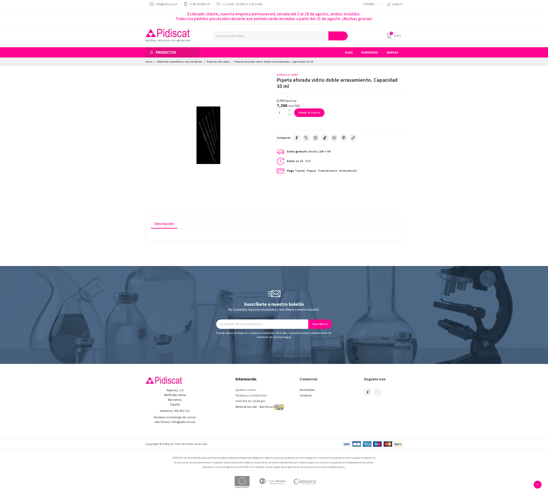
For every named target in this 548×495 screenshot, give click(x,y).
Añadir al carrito (309, 113)
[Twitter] (306, 138)
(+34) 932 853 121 (200, 4)
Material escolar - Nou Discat (255, 407)
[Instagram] (315, 138)
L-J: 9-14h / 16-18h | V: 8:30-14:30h (242, 4)
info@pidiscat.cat (166, 4)
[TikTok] (325, 138)
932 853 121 (182, 411)
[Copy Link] (353, 138)
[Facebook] (296, 138)
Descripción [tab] (164, 223)
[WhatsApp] (334, 138)
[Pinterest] (343, 138)
